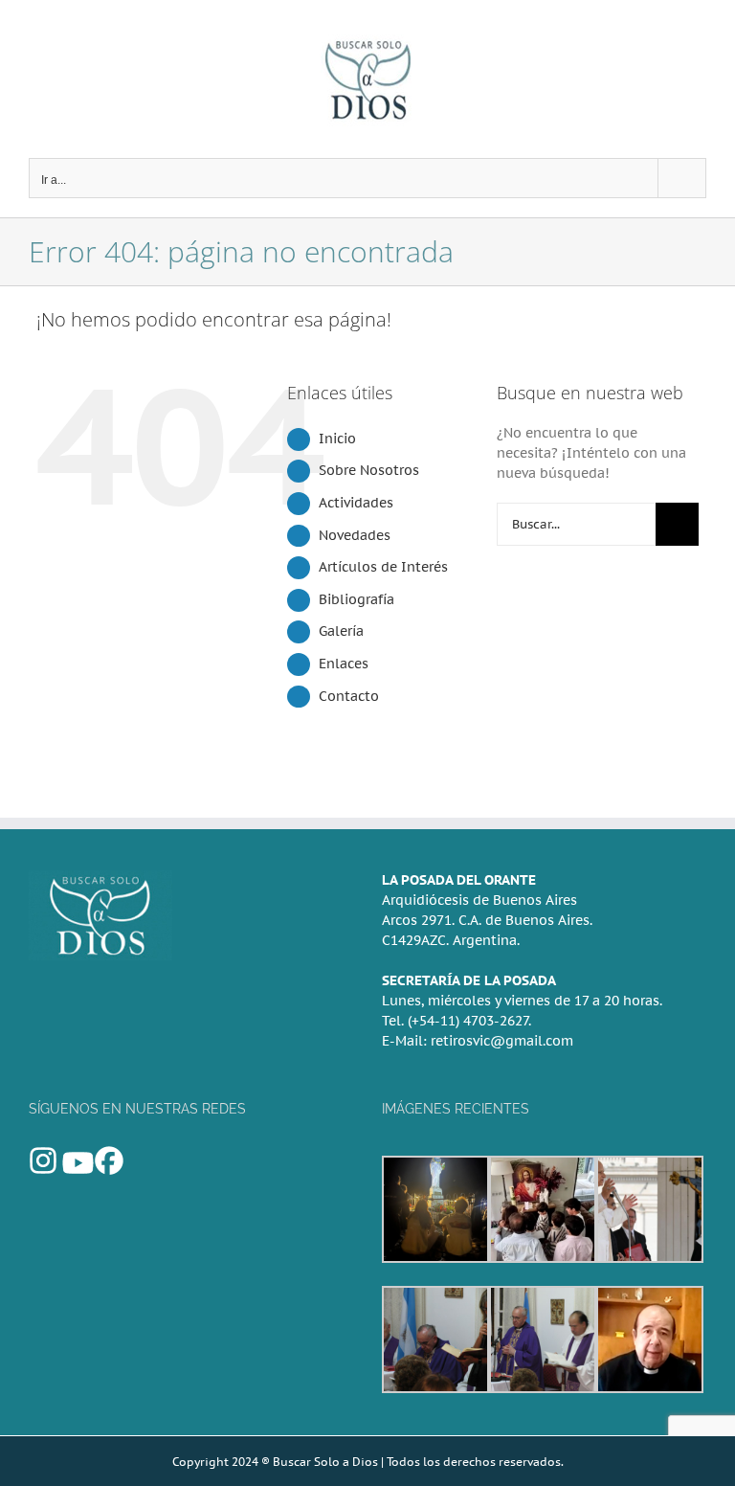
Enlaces (343, 663)
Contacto (349, 696)
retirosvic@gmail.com (502, 1040)
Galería (341, 631)
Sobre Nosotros (369, 470)
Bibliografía (356, 599)
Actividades (356, 502)
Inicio (337, 438)
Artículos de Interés (383, 566)
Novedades (354, 535)
